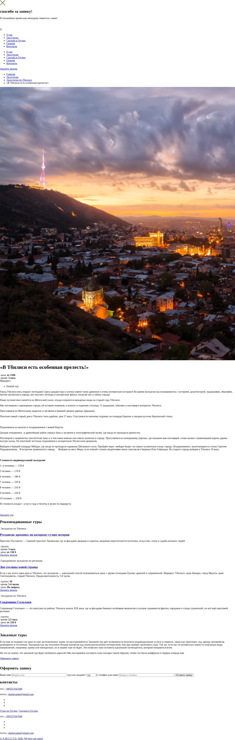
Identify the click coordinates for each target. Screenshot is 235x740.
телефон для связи (108, 675)
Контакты (11, 46)
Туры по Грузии (8, 711)
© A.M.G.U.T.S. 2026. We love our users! (21, 738)
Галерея (10, 43)
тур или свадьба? (76, 675)
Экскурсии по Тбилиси (19, 80)
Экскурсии (12, 37)
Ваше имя (5, 675)
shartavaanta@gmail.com (21, 694)
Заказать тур (6, 515)
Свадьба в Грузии (16, 40)
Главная (10, 74)
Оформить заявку (9, 658)
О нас (9, 34)
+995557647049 (13, 688)
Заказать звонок (8, 68)
